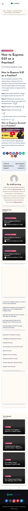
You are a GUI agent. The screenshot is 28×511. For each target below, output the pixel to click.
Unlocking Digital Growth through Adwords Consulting (12, 326)
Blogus (22, 506)
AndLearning (9, 67)
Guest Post (8, 443)
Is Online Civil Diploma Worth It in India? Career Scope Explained (14, 302)
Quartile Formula (7, 342)
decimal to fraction (7, 50)
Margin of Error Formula (10, 354)
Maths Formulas (17, 189)
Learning (7, 426)
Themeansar (13, 509)
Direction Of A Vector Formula (11, 335)
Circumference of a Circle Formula (13, 346)
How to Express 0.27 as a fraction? (12, 58)
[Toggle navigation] (2, 4)
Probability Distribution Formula (12, 338)
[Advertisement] (14, 33)
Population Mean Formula (10, 358)
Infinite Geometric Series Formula (12, 362)
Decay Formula (7, 350)
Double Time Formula (9, 366)
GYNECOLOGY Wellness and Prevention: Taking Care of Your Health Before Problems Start (14, 309)
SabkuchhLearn (18, 202)
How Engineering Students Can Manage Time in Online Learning (12, 321)
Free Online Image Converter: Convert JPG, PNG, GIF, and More (13, 315)
